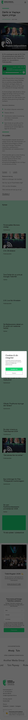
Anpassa (14, 373)
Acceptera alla (14, 369)
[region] (14, 360)
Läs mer (10, 364)
